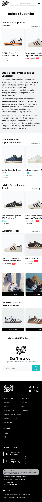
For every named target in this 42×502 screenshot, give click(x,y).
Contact (6, 433)
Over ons (24, 402)
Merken (6, 402)
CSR (4, 441)
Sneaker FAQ (7, 422)
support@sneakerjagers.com (16, 477)
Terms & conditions (9, 497)
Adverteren (25, 410)
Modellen (6, 406)
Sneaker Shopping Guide (12, 414)
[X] (37, 387)
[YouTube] (30, 391)
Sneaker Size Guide (10, 418)
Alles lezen (28, 338)
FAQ (4, 437)
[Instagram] (30, 387)
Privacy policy (20, 497)
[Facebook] (34, 387)
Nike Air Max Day (9, 410)
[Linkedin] (37, 391)
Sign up (36, 368)
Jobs (22, 406)
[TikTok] (34, 391)
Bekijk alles (34, 26)
